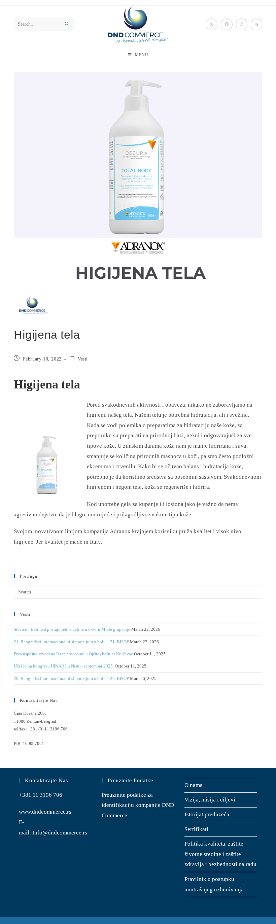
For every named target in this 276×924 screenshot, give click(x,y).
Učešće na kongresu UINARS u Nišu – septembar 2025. (64, 666)
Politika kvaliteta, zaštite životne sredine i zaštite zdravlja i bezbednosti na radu (220, 854)
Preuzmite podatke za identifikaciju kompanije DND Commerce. (138, 805)
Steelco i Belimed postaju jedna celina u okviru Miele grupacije (72, 629)
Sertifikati (196, 829)
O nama (193, 785)
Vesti (83, 359)
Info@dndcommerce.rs (59, 832)
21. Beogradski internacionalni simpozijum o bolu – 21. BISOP (71, 641)
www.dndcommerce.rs (45, 812)
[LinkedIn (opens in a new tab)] (256, 24)
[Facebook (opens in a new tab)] (227, 24)
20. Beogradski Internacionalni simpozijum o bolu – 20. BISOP (71, 678)
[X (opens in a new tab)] (211, 24)
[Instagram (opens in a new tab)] (241, 24)
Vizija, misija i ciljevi (209, 799)
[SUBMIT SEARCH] (67, 24)
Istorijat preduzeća (206, 814)
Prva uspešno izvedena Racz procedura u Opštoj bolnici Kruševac (73, 653)
